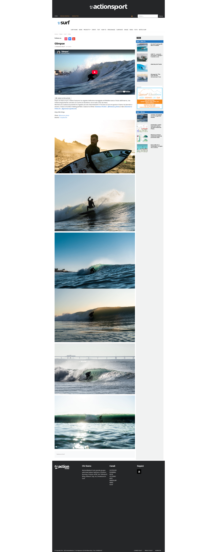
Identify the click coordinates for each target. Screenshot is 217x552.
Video (131, 29)
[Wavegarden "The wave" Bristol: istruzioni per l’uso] (143, 78)
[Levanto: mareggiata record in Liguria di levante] (143, 118)
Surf (65, 34)
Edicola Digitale (64, 16)
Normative (158, 550)
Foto (136, 29)
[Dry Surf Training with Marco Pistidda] (143, 47)
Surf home (74, 29)
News (80, 29)
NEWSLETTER (75, 16)
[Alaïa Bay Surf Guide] (143, 68)
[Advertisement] (67, 516)
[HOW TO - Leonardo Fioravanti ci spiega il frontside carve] (143, 58)
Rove (111, 474)
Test (98, 29)
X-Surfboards (63, 117)
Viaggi (126, 29)
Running (113, 472)
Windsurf (113, 480)
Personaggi (111, 29)
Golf (111, 484)
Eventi (94, 29)
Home (56, 16)
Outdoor (113, 470)
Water (60, 34)
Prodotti (87, 29)
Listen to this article (64, 98)
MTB (111, 478)
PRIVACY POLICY (149, 550)
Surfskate (119, 29)
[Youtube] (132, 16)
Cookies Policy (138, 550)
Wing (111, 482)
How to (103, 29)
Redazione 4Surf (60, 46)
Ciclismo (113, 476)
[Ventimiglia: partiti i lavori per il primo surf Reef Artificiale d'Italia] (143, 128)
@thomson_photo (64, 115)
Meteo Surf (142, 29)
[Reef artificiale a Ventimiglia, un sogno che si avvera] (143, 148)
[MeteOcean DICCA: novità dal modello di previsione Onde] (143, 138)
